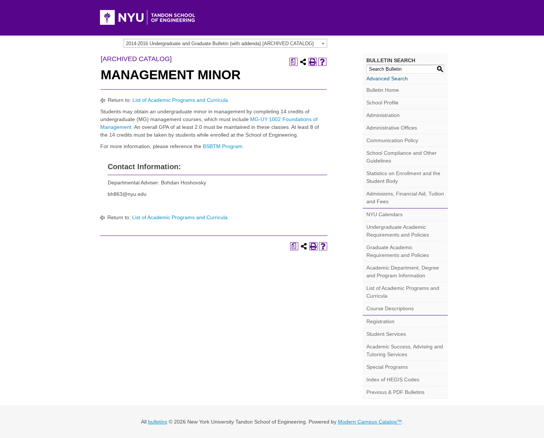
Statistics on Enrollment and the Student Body (403, 177)
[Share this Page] (303, 62)
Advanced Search (387, 78)
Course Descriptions (390, 308)
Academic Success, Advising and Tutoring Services (404, 350)
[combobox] (225, 43)
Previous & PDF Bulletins (395, 392)
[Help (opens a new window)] (322, 62)
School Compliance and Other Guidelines (401, 157)
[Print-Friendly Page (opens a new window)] (313, 62)
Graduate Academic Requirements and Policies (397, 251)
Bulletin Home (382, 90)
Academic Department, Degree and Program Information (402, 271)
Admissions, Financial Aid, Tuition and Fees (405, 197)
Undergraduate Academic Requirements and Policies (397, 231)
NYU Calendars (384, 214)
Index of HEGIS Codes (392, 379)
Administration (383, 115)
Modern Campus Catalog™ (370, 422)
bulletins (157, 422)
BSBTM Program (222, 146)
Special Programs (387, 367)
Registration (380, 321)
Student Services (386, 334)
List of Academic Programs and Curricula (180, 100)
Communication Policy (392, 140)
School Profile (382, 103)
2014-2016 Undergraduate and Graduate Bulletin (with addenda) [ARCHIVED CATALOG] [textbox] (220, 43)
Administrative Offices (391, 128)
